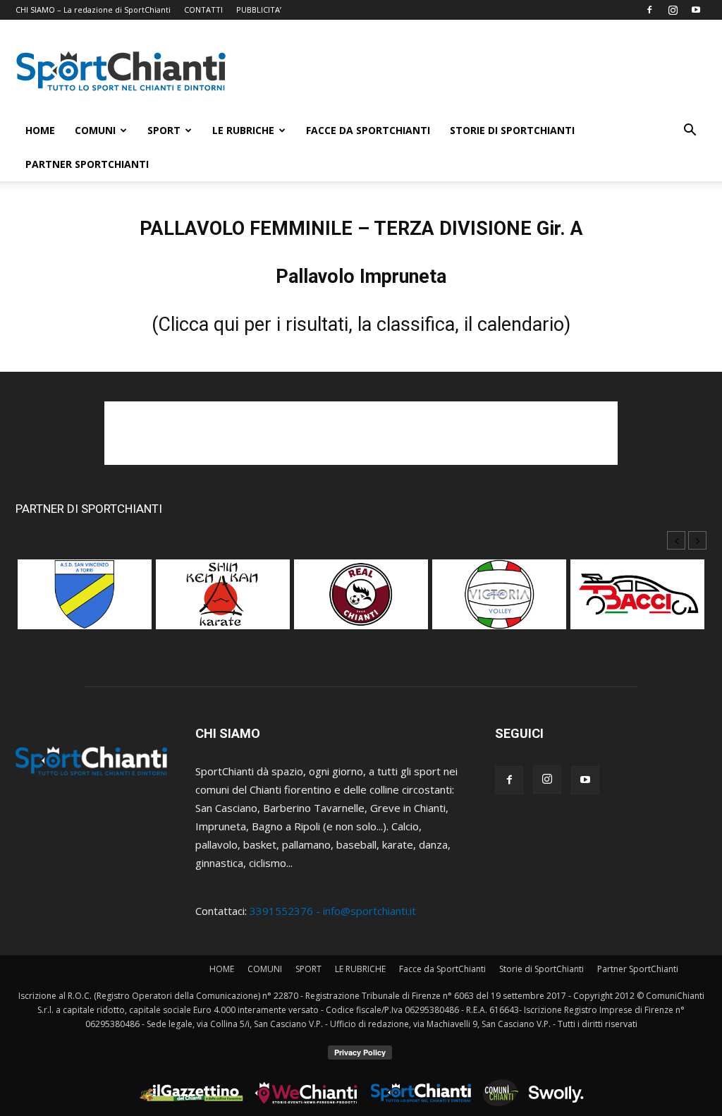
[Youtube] (695, 10)
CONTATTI (203, 9)
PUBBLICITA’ (258, 9)
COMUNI (95, 130)
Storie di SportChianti (512, 130)
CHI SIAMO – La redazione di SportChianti (93, 9)
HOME (40, 130)
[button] (689, 131)
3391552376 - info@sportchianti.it (333, 911)
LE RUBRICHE (243, 130)
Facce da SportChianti (368, 130)
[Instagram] (672, 10)
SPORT (163, 130)
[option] (85, 601)
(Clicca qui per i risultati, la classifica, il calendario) (361, 324)
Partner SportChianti (87, 164)
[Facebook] (649, 10)
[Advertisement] (481, 71)
